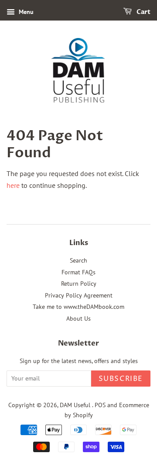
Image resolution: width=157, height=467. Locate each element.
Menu (25, 12)
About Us (78, 318)
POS (100, 405)
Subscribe (121, 379)
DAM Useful (76, 405)
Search (78, 260)
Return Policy (78, 283)
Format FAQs (78, 272)
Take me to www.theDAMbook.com (78, 307)
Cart (142, 12)
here (13, 185)
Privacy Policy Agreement (79, 295)
